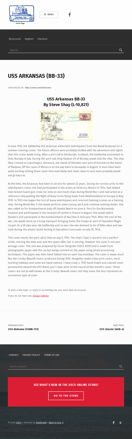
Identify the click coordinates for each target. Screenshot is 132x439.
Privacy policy (31, 355)
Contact (14, 355)
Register (29, 38)
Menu (50, 14)
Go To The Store (66, 395)
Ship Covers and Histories (38, 87)
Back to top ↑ (56, 422)
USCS (18, 422)
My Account (15, 38)
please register (41, 295)
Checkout (42, 38)
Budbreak (41, 422)
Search (120, 366)
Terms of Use (51, 355)
